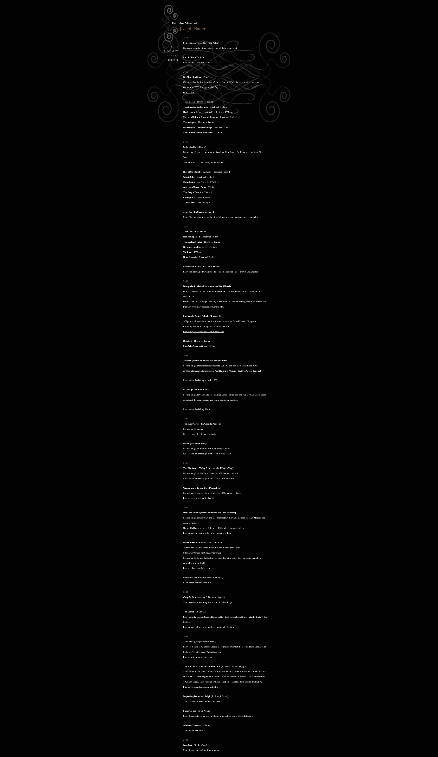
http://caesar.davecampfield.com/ (198, 498)
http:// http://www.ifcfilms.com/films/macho (203, 331)
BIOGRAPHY (171, 51)
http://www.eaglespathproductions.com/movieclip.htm (208, 627)
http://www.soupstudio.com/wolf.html (200, 687)
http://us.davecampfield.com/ (196, 568)
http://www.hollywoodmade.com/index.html (203, 307)
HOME (174, 47)
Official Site (188, 92)
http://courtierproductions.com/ (197, 657)
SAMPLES (172, 56)
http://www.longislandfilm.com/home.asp (202, 553)
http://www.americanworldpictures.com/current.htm (207, 533)
